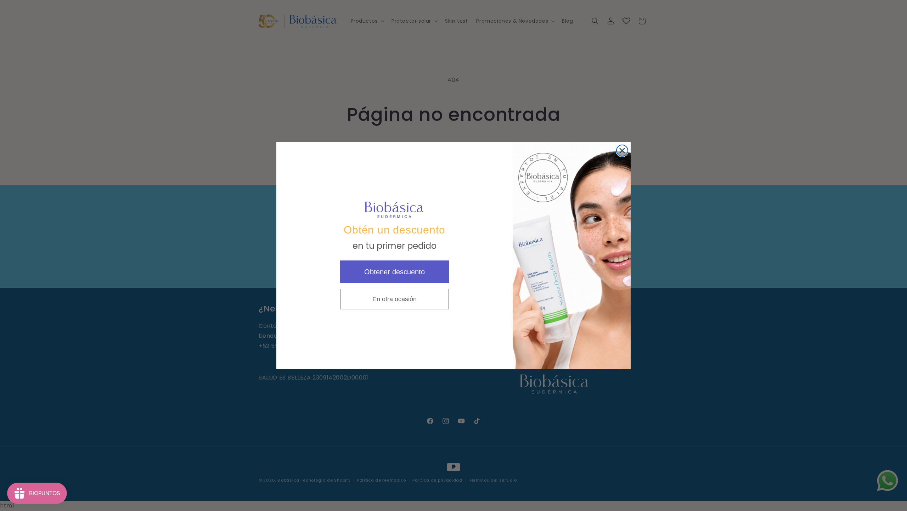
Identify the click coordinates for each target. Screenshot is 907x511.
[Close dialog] (622, 150)
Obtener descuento (394, 272)
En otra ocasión (394, 299)
